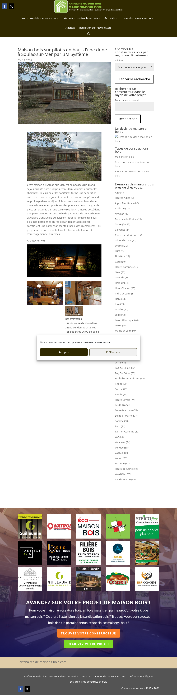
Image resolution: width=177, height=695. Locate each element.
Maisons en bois (124, 156)
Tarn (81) (120, 426)
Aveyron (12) (122, 213)
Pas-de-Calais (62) (125, 367)
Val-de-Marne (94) (125, 479)
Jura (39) (119, 304)
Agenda (70, 27)
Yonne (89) (121, 458)
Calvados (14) (122, 229)
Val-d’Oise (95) (123, 474)
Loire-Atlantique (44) (126, 320)
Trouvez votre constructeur (88, 633)
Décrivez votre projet (88, 643)
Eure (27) (120, 251)
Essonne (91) (122, 463)
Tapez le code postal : (127, 100)
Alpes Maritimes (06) (127, 203)
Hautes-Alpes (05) (125, 197)
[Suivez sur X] (11, 6)
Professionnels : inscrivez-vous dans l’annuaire (51, 676)
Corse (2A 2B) (122, 224)
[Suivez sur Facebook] (4, 6)
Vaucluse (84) (122, 442)
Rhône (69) (121, 383)
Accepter (64, 352)
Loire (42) (120, 314)
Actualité (109, 17)
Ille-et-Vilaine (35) (125, 288)
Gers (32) (120, 272)
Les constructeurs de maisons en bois (104, 676)
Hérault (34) (121, 282)
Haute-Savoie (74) (125, 399)
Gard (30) (120, 261)
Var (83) (119, 436)
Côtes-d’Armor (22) (125, 240)
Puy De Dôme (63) (125, 373)
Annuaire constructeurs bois (81, 17)
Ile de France (122, 405)
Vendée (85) (121, 447)
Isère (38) (120, 298)
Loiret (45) (120, 325)
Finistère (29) (122, 256)
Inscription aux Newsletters (94, 27)
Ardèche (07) (122, 208)
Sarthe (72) (121, 389)
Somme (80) (121, 421)
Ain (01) (119, 192)
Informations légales (141, 676)
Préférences (113, 352)
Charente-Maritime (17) (128, 235)
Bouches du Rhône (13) (128, 219)
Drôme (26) (121, 245)
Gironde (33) (122, 277)
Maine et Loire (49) (125, 330)
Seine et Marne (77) (126, 415)
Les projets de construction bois (88, 682)
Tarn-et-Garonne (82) (127, 431)
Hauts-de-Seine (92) (126, 468)
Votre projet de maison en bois (39, 17)
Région (119, 60)
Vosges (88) (121, 453)
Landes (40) (121, 309)
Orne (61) (120, 362)
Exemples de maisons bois (137, 17)
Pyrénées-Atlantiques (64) (130, 378)
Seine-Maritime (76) (126, 410)
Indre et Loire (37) (125, 293)
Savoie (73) (121, 394)
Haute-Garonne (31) (126, 267)
